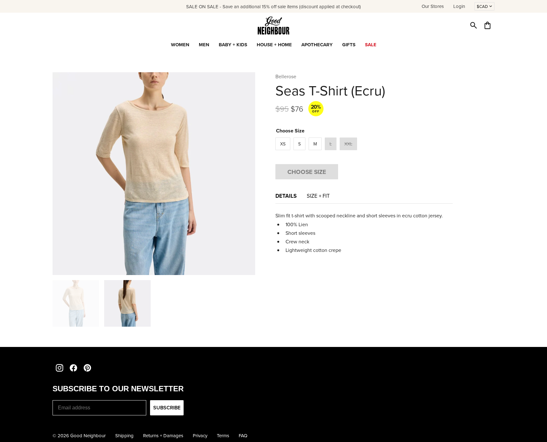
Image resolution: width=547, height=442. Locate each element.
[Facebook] (73, 368)
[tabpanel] (364, 232)
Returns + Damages (163, 435)
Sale (370, 44)
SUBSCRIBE (166, 407)
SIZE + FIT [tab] (318, 196)
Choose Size (306, 171)
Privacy (200, 435)
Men (204, 44)
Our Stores (433, 6)
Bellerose (285, 76)
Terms (223, 435)
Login (459, 6)
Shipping (124, 435)
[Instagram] (59, 368)
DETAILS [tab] (286, 196)
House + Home (274, 44)
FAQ (243, 435)
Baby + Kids (233, 44)
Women (180, 44)
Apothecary (317, 44)
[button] (474, 25)
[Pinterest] (87, 368)
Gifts (348, 44)
